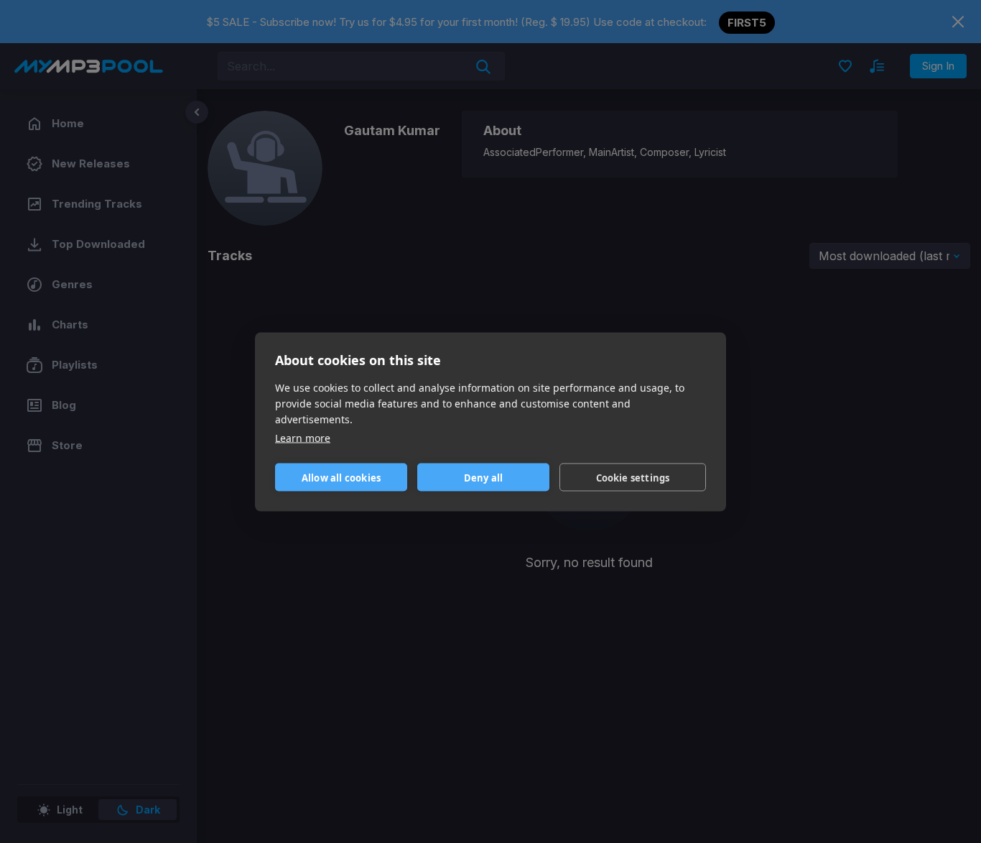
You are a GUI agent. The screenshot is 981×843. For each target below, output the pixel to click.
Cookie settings (633, 477)
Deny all (483, 477)
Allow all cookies (341, 477)
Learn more (302, 437)
